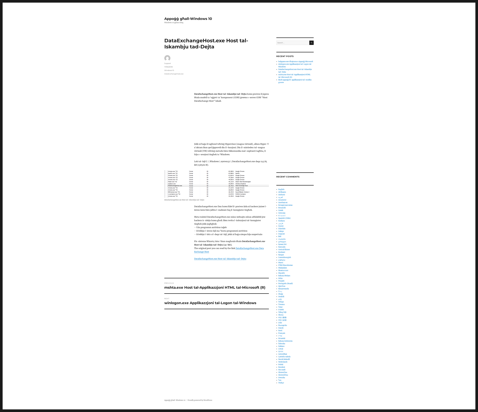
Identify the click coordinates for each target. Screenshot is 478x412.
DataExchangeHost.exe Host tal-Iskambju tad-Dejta (220, 258)
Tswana (281, 304)
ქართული (282, 242)
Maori (280, 263)
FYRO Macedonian (285, 265)
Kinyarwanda (283, 289)
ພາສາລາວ (281, 260)
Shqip (280, 294)
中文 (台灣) (282, 320)
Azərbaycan (283, 202)
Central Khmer (284, 249)
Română (281, 367)
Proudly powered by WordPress (200, 400)
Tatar (280, 307)
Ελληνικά (281, 216)
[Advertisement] (232, 73)
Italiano (281, 346)
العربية (280, 197)
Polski (280, 364)
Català (280, 210)
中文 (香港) (282, 317)
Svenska (281, 378)
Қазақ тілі (282, 244)
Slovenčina (282, 372)
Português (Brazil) (285, 283)
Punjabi (281, 281)
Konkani (281, 252)
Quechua (281, 286)
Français (281, 333)
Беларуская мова (285, 205)
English (281, 189)
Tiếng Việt (282, 312)
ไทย (279, 380)
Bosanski (282, 208)
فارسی (280, 223)
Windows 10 (169, 70)
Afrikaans (282, 192)
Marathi (281, 273)
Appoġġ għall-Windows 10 (188, 19)
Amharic (281, 195)
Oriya (280, 278)
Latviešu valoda (284, 357)
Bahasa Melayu (284, 276)
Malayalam (282, 268)
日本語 (280, 349)
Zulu (280, 323)
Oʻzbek (281, 310)
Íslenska (281, 344)
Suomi (280, 226)
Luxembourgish (284, 257)
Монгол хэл (283, 270)
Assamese (282, 200)
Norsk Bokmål (284, 359)
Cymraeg (281, 213)
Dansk (280, 328)
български (282, 325)
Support (167, 63)
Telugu (281, 302)
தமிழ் (280, 299)
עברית (280, 336)
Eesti (280, 331)
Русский (281, 370)
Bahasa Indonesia (285, 341)
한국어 (280, 351)
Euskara (281, 221)
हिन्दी (279, 236)
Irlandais (281, 229)
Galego (281, 231)
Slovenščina (283, 375)
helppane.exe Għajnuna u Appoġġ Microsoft (295, 61)
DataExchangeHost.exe (173, 74)
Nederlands (282, 362)
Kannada (281, 247)
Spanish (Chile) (284, 218)
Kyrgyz (281, 255)
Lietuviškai (282, 354)
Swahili (281, 297)
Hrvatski (281, 338)
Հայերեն (282, 239)
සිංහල (280, 291)
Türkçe (281, 383)
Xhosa (280, 315)
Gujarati (281, 234)
